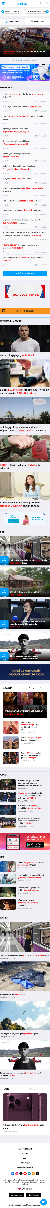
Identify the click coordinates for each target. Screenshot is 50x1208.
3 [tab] (19, 60)
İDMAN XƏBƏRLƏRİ (25, 311)
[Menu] (3, 3)
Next (47, 11)
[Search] (47, 3)
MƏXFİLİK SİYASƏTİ (25, 1167)
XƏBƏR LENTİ (7, 87)
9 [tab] (35, 60)
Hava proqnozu (12, 11)
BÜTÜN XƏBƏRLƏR (25, 273)
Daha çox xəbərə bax (36, 688)
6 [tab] (27, 60)
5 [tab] (24, 60)
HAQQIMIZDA (25, 1163)
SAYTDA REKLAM (25, 1149)
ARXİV (25, 1158)
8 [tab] (32, 60)
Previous (2, 11)
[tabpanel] (25, 42)
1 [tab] (13, 60)
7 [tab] (29, 60)
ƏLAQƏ (25, 1153)
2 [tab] (16, 60)
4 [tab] (21, 60)
